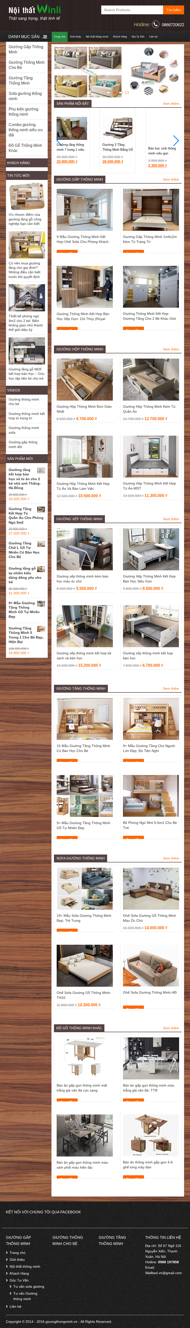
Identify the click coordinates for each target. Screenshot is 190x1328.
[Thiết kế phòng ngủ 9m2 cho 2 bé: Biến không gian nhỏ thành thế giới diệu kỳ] (27, 297)
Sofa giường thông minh (25, 96)
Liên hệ (153, 36)
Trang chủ (59, 36)
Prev (59, 72)
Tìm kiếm (173, 10)
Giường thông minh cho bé (24, 401)
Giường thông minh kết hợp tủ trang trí (27, 416)
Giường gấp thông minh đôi (23, 444)
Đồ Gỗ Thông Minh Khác (25, 148)
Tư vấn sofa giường (28, 1286)
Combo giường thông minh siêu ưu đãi (26, 130)
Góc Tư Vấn (138, 36)
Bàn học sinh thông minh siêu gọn (116, 147)
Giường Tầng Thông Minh (21, 80)
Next (175, 72)
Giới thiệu (75, 36)
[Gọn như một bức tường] (34, 12)
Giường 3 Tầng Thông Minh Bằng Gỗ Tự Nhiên (72, 149)
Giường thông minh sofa (24, 430)
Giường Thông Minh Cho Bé (27, 65)
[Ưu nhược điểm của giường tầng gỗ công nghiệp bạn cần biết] (27, 196)
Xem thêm (171, 104)
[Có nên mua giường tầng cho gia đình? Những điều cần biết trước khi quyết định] (27, 244)
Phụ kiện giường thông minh (23, 111)
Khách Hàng (120, 36)
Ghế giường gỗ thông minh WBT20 (162, 151)
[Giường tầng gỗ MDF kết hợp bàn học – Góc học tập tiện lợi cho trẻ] (27, 350)
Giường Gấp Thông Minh (26, 49)
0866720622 (173, 24)
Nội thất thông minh (97, 36)
